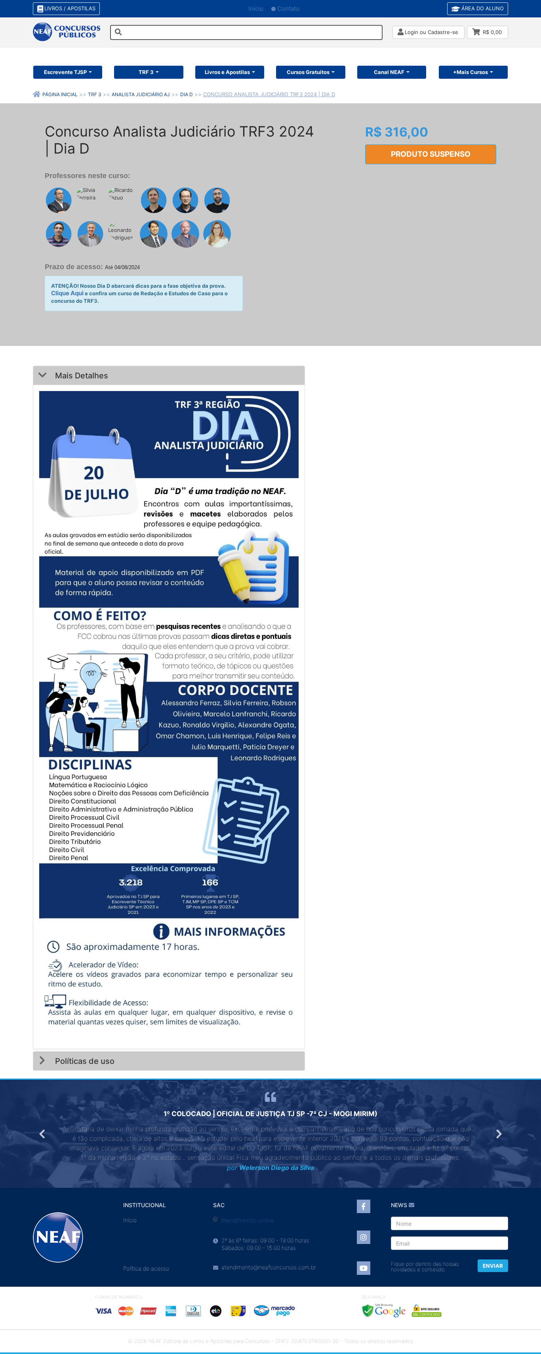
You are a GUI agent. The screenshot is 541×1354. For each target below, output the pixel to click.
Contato (288, 8)
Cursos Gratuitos (308, 72)
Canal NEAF (389, 72)
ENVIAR (493, 1266)
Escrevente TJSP (65, 72)
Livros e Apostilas (227, 72)
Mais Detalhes (80, 375)
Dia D (186, 94)
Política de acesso (146, 1268)
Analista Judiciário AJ (141, 94)
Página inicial (60, 94)
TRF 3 (146, 72)
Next (498, 1134)
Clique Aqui (67, 293)
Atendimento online (247, 1220)
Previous (43, 1134)
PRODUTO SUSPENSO (431, 154)
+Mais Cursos (470, 72)
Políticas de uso (83, 1061)
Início (255, 8)
